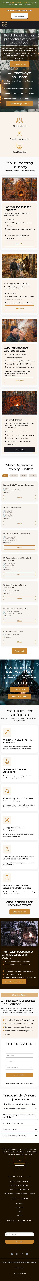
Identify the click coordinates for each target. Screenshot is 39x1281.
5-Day (23, 475)
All (5, 475)
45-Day (33, 475)
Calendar (19, 1203)
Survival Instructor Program (19, 1181)
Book (19, 497)
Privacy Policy (19, 1268)
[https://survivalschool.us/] (4, 24)
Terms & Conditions (19, 1273)
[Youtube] (26, 1253)
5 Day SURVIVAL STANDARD (19, 1185)
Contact (19, 1215)
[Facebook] (12, 1253)
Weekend (14, 475)
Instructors (19, 1207)
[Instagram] (22, 1253)
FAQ (19, 1211)
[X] (17, 1253)
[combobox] (19, 1067)
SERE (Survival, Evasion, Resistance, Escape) (19, 1193)
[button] (36, 24)
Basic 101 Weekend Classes (19, 1189)
